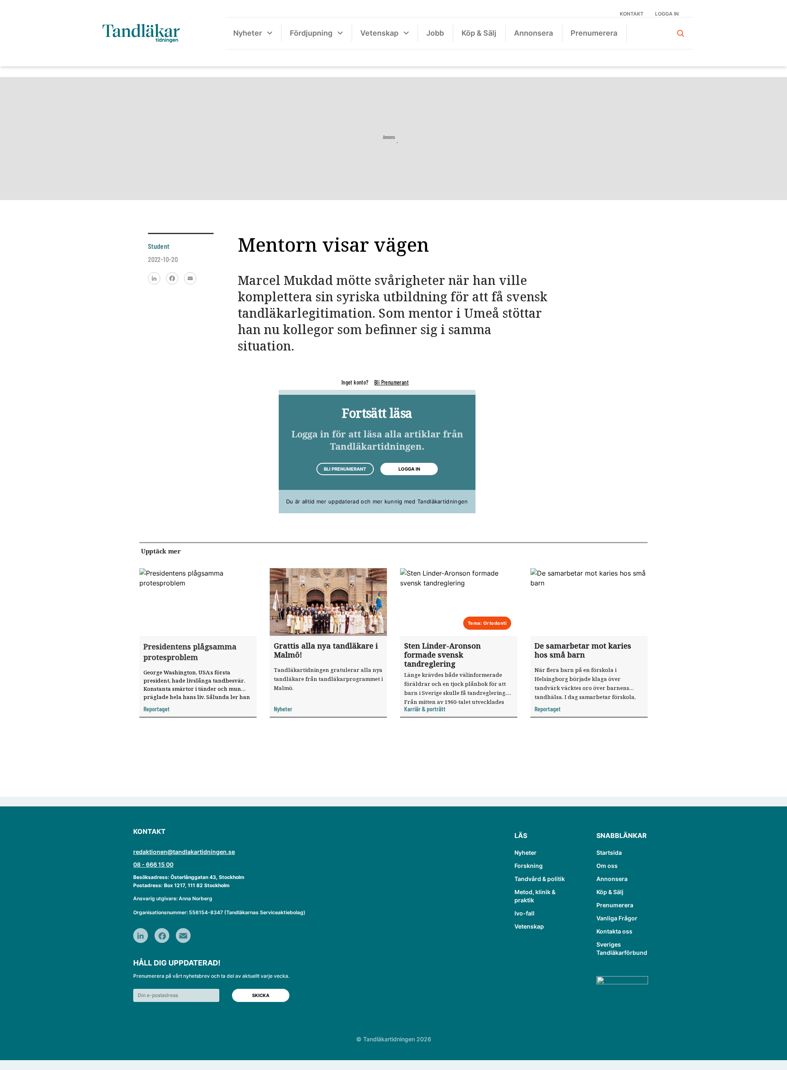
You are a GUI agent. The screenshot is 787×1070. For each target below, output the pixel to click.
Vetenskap (379, 33)
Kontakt (632, 13)
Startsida (609, 852)
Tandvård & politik (539, 878)
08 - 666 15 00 (153, 864)
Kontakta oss (614, 931)
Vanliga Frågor (616, 918)
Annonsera (533, 33)
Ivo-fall (524, 913)
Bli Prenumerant (391, 382)
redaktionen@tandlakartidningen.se (184, 851)
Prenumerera (594, 33)
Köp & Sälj (479, 33)
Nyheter (247, 33)
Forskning (528, 865)
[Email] (190, 278)
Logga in (667, 13)
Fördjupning (311, 33)
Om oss (607, 865)
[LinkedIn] (154, 278)
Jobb (435, 33)
